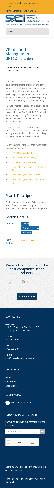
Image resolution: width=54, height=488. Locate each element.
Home (8, 10)
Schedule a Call (27, 296)
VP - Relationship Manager (23, 162)
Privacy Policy (26, 478)
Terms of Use (11, 478)
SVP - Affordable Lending (22, 153)
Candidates (33, 10)
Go (42, 431)
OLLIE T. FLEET (28, 239)
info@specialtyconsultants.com (23, 3)
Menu (10, 32)
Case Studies (20, 67)
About (8, 377)
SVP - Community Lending (23, 157)
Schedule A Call (20, 10)
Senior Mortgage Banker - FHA (25, 174)
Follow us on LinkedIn (20, 402)
